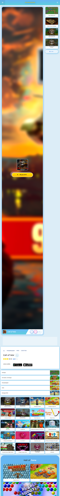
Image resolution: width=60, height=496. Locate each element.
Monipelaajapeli (10, 350)
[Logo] (30, 2)
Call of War (24, 350)
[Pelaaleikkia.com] (4, 350)
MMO (18, 350)
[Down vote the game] (35, 331)
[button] (57, 2)
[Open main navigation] (2, 2)
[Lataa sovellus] (17, 364)
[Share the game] (39, 331)
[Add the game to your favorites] (17, 355)
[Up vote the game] (31, 331)
